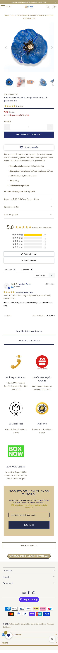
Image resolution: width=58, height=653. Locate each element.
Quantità (7, 121)
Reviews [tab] (8, 269)
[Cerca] (48, 6)
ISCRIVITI (29, 525)
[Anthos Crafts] (29, 6)
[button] (29, 147)
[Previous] (6, 47)
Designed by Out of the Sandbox (33, 624)
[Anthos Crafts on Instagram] (34, 592)
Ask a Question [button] (30, 260)
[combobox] (29, 634)
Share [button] (9, 315)
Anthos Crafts (14, 624)
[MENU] (1, 6)
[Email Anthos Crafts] (24, 592)
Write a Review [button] (30, 254)
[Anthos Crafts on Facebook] (29, 592)
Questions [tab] (25, 269)
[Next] (52, 47)
